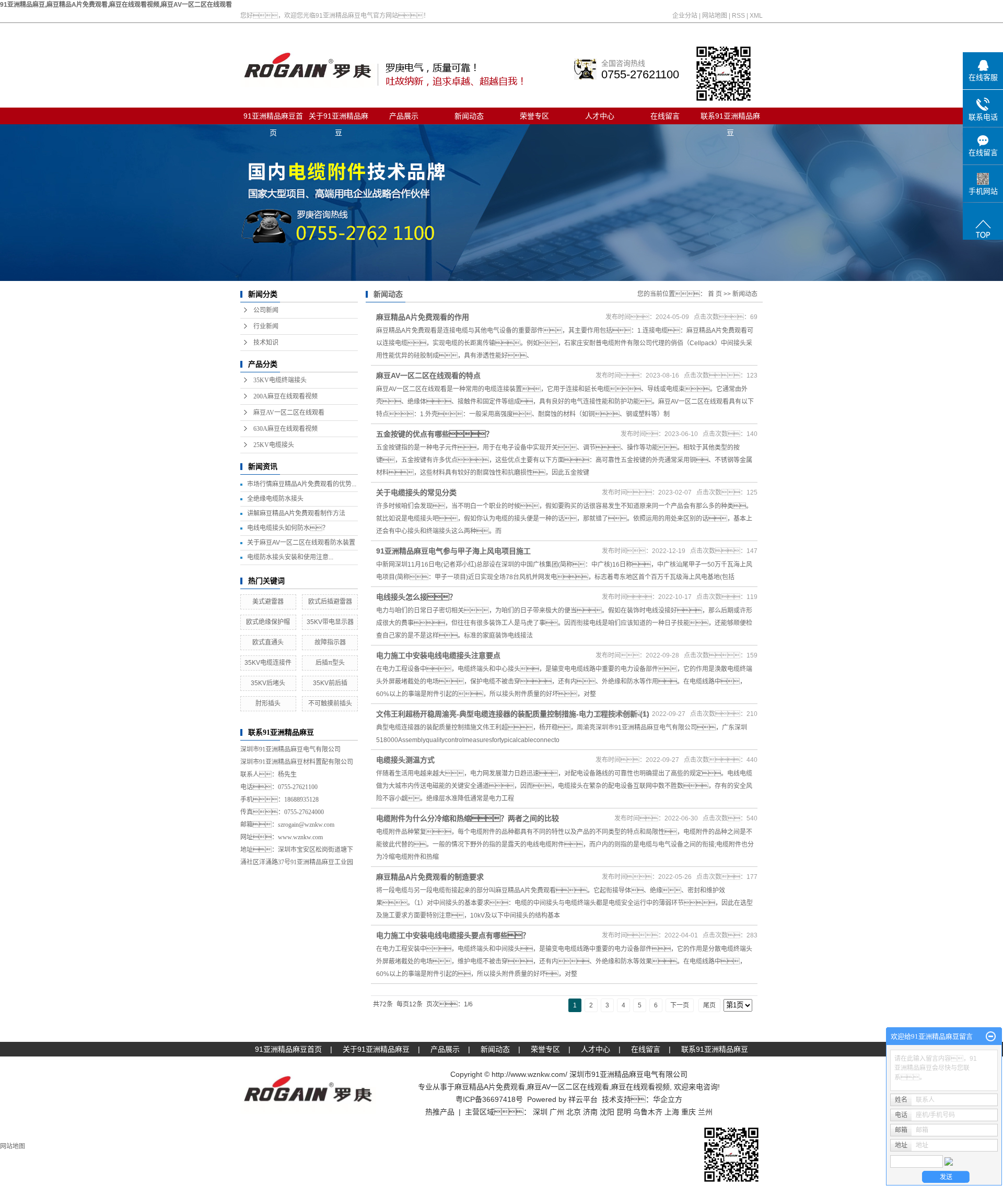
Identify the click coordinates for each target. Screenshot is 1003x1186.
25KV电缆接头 (273, 445)
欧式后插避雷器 (330, 601)
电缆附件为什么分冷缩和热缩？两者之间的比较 (467, 818)
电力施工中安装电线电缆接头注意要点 (438, 655)
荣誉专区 (534, 116)
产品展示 (403, 116)
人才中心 (599, 116)
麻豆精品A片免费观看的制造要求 (430, 877)
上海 (671, 1112)
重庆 (688, 1112)
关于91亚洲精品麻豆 (338, 118)
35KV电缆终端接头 (280, 380)
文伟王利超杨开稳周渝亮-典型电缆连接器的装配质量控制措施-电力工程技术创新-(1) (512, 714)
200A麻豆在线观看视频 (285, 396)
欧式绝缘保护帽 (268, 622)
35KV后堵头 (268, 683)
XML (756, 15)
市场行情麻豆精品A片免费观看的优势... (301, 484)
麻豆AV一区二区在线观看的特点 (428, 375)
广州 (557, 1112)
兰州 (705, 1112)
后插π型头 (330, 662)
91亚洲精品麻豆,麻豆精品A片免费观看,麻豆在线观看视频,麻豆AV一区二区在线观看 (116, 4)
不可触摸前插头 (330, 703)
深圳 (540, 1112)
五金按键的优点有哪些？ (434, 434)
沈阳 (607, 1112)
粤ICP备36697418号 (489, 1099)
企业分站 (684, 15)
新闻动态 (469, 116)
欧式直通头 (268, 642)
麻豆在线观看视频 (640, 1087)
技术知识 (265, 342)
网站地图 (714, 15)
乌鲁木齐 (647, 1112)
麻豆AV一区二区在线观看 (288, 412)
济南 (590, 1112)
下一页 (679, 1005)
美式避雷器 (268, 601)
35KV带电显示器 (330, 622)
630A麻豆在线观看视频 (285, 428)
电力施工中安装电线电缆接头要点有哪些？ (453, 935)
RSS (738, 15)
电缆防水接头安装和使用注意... (290, 557)
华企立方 (667, 1099)
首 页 (715, 294)
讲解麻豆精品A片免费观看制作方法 (296, 513)
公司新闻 (265, 310)
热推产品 (439, 1112)
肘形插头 (268, 703)
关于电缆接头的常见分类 (416, 492)
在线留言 (665, 116)
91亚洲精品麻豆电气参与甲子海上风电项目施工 (453, 551)
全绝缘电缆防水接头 (275, 498)
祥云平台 (583, 1099)
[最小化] (991, 1036)
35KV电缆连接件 (267, 662)
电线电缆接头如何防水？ (288, 528)
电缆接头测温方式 (405, 760)
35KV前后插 (330, 683)
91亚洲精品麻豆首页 (273, 118)
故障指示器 (330, 642)
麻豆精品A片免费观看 (489, 1087)
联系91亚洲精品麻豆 (730, 118)
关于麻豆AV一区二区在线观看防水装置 (301, 542)
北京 (573, 1112)
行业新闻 (265, 326)
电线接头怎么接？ (416, 597)
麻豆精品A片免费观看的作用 (422, 317)
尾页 (709, 1005)
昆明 (623, 1112)
